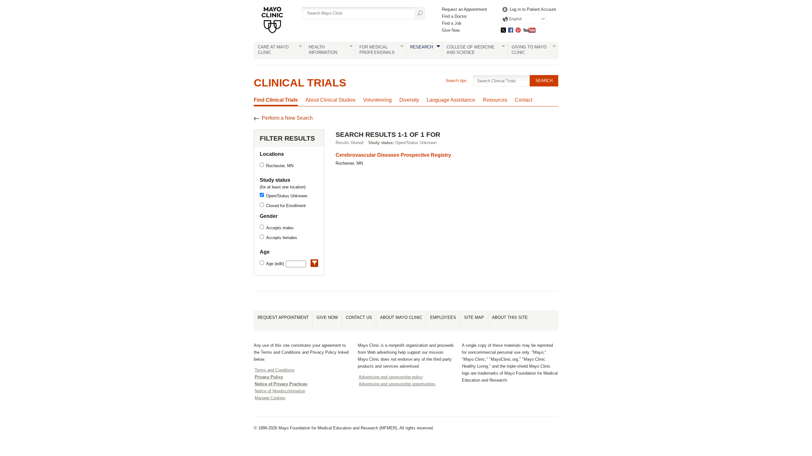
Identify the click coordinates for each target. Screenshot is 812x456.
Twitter (503, 30)
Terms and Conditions (275, 370)
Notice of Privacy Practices (281, 384)
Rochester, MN (279, 165)
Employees (443, 317)
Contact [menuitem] (523, 100)
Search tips (456, 80)
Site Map (474, 317)
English (515, 19)
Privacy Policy (269, 377)
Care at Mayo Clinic (273, 50)
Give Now (451, 30)
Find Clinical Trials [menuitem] (276, 100)
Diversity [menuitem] (409, 100)
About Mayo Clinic (401, 317)
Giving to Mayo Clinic (529, 50)
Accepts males (280, 227)
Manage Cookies (270, 398)
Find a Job (451, 23)
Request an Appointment (464, 9)
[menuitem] (528, 9)
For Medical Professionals (377, 50)
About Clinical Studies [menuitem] (330, 100)
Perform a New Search (287, 118)
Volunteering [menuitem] (377, 100)
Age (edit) (275, 263)
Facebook (510, 30)
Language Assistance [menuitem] (451, 100)
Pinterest (518, 30)
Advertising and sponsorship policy (391, 377)
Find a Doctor (454, 16)
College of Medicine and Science (470, 50)
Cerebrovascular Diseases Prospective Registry (393, 155)
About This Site (510, 317)
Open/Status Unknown (286, 195)
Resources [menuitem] (495, 100)
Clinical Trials (300, 83)
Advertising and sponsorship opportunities (397, 384)
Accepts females (281, 237)
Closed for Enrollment (286, 205)
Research (421, 47)
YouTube (529, 30)
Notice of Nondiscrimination (280, 391)
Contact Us (359, 317)
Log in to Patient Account (533, 9)
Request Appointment (283, 317)
